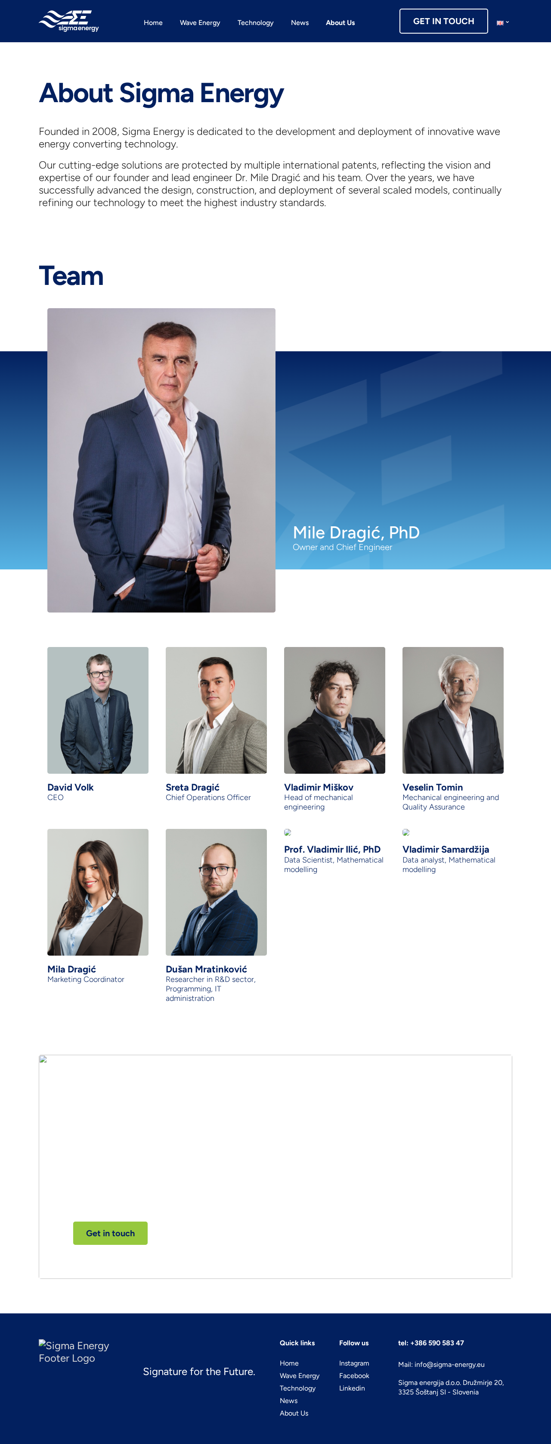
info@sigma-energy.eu (450, 1364)
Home (153, 23)
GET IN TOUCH (443, 21)
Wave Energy (200, 23)
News (300, 23)
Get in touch (110, 1233)
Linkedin (352, 1388)
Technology (256, 23)
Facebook (354, 1376)
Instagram (354, 1363)
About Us (340, 23)
